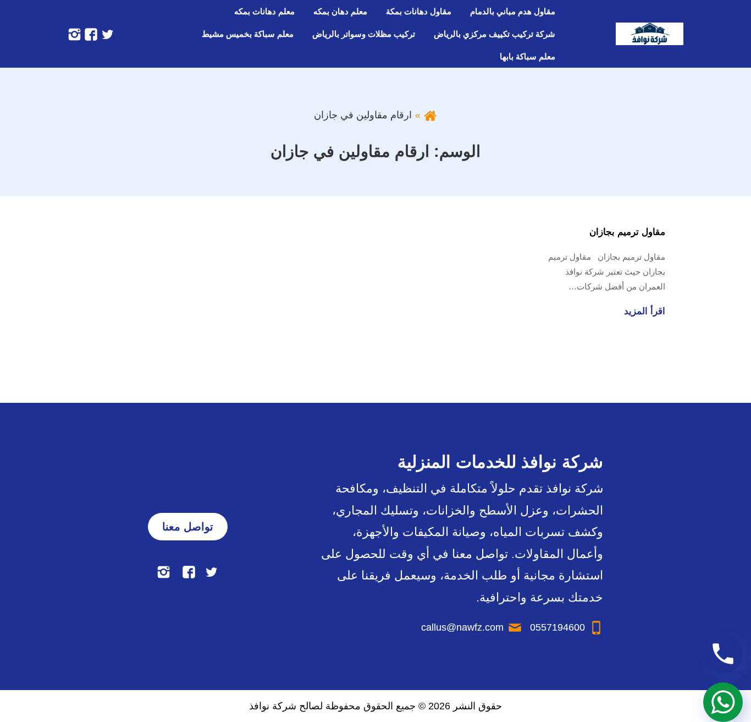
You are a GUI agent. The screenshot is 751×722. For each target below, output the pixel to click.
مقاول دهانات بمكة (418, 11)
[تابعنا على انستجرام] (74, 33)
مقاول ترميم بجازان (627, 232)
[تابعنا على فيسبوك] (89, 33)
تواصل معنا (187, 527)
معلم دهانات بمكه (264, 11)
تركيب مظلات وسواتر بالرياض (363, 34)
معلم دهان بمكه (340, 11)
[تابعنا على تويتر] (106, 33)
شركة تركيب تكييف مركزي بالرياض (494, 34)
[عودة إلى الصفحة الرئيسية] (430, 115)
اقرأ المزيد (644, 311)
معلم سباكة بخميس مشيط (248, 34)
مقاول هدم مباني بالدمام (512, 11)
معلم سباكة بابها (527, 56)
